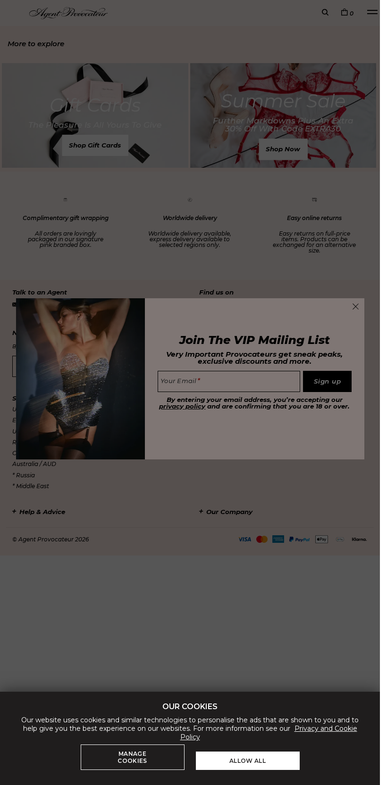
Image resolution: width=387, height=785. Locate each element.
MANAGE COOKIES (132, 757)
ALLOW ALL (247, 760)
